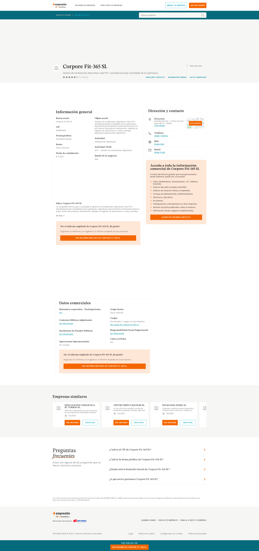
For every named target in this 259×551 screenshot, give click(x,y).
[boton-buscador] (202, 15)
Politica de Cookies (146, 533)
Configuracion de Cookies (171, 533)
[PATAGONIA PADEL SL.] (156, 408)
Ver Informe (72, 422)
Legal (130, 533)
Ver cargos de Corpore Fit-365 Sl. (124, 325)
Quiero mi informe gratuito (176, 217)
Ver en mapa (195, 123)
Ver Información (66, 323)
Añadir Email (159, 152)
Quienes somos (148, 520)
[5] (75, 77)
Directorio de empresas (111, 5)
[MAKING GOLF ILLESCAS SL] (205, 408)
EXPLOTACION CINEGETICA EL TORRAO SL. (80, 406)
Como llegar (159, 125)
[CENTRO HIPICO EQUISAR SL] (107, 408)
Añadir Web (159, 144)
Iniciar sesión (198, 5)
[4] (72, 77)
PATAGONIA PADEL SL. (174, 405)
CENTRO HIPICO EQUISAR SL (129, 405)
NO (60, 313)
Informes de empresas (85, 5)
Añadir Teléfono (161, 136)
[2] (67, 77)
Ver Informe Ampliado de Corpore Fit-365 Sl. (98, 238)
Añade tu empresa (176, 5)
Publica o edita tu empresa (193, 520)
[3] (69, 77)
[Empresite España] (61, 5)
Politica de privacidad (197, 533)
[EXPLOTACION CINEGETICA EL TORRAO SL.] (58, 408)
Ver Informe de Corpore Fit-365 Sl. (129, 547)
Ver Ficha (90, 422)
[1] (64, 77)
